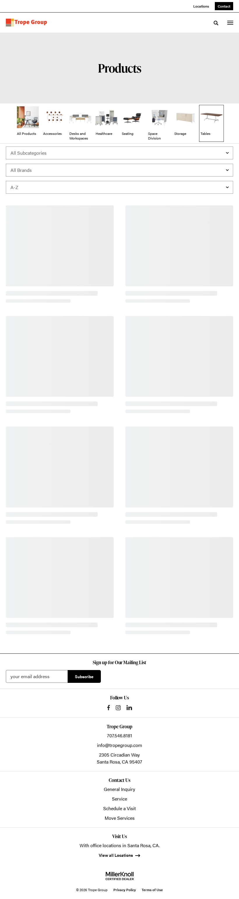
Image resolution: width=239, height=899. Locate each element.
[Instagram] (118, 707)
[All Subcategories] (119, 153)
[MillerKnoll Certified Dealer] (119, 876)
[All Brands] (119, 170)
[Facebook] (108, 707)
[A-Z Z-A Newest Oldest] (119, 187)
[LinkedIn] (129, 707)
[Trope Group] (27, 23)
